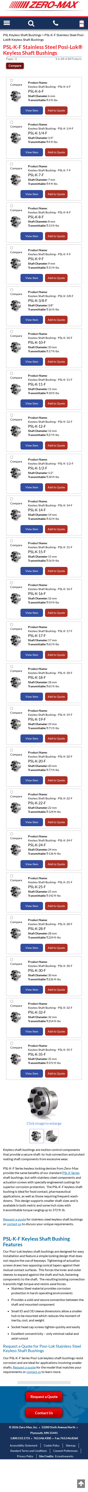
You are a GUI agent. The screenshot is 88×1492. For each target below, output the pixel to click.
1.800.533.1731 (20, 1438)
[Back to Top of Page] (81, 1483)
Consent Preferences (65, 1450)
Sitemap (71, 1445)
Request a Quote (44, 1396)
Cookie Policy (52, 1445)
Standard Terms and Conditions (28, 1450)
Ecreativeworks (64, 1456)
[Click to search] (31, 23)
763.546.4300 (42, 1438)
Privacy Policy (25, 1456)
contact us (14, 1224)
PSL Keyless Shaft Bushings (22, 35)
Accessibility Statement (23, 1445)
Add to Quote (56, 110)
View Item (31, 110)
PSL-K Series (71, 1173)
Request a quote (14, 1219)
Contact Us (44, 1413)
